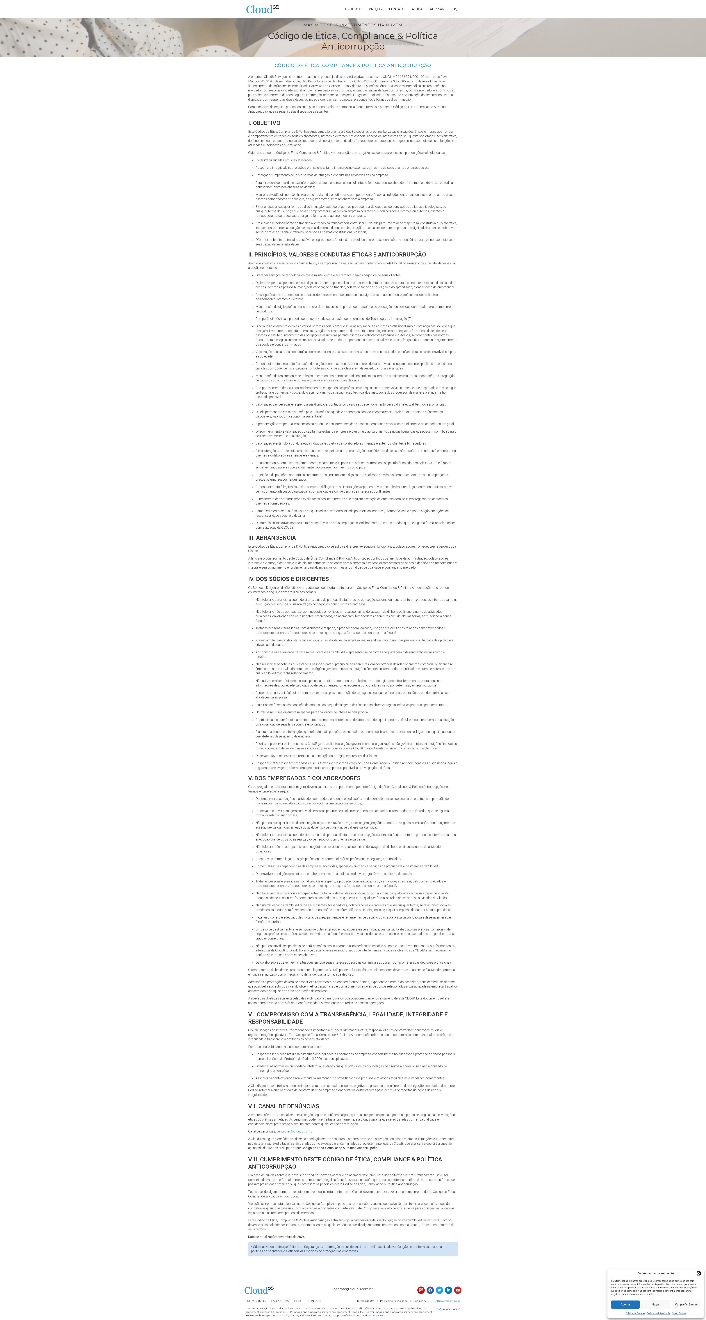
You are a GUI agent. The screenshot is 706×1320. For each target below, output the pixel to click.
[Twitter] (439, 1290)
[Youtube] (457, 1290)
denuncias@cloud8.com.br (295, 1131)
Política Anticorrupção (447, 1301)
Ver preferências (686, 1304)
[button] (698, 1273)
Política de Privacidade (658, 1313)
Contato (314, 1301)
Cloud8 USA (378, 1315)
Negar (656, 1304)
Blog (298, 1301)
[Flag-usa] (421, 1290)
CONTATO (396, 9)
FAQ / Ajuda (280, 1301)
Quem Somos (679, 1313)
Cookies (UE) (420, 1301)
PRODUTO (353, 9)
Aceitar (625, 1304)
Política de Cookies (635, 1313)
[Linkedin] (448, 1290)
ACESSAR (437, 9)
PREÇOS (375, 9)
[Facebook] (430, 1290)
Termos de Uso (366, 1301)
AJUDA (417, 9)
